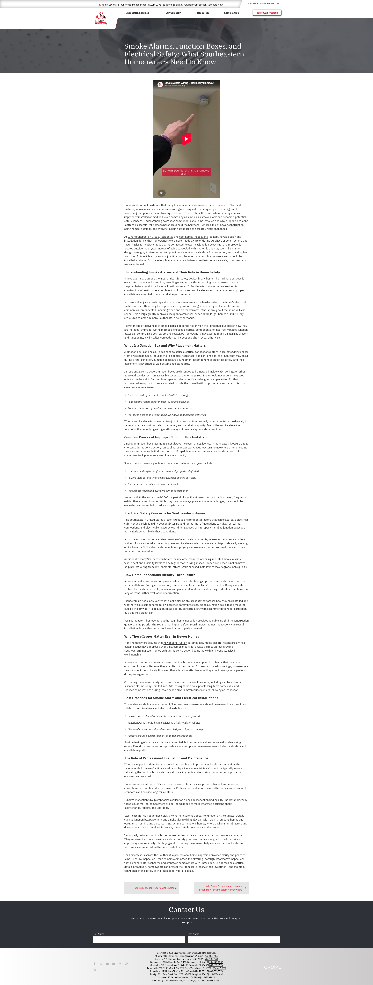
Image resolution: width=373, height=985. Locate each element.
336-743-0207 (216, 962)
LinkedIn (114, 964)
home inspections (154, 746)
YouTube (107, 964)
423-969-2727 (213, 980)
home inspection (152, 581)
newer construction (232, 225)
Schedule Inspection (267, 13)
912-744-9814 (208, 977)
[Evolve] (272, 967)
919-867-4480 (216, 974)
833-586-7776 (216, 965)
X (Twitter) (101, 964)
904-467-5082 (219, 968)
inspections (185, 337)
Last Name (193, 934)
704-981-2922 (211, 959)
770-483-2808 (211, 956)
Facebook (94, 964)
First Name (98, 934)
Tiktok (126, 964)
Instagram (120, 964)
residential (166, 236)
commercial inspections (193, 236)
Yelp (94, 970)
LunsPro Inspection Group (143, 236)
